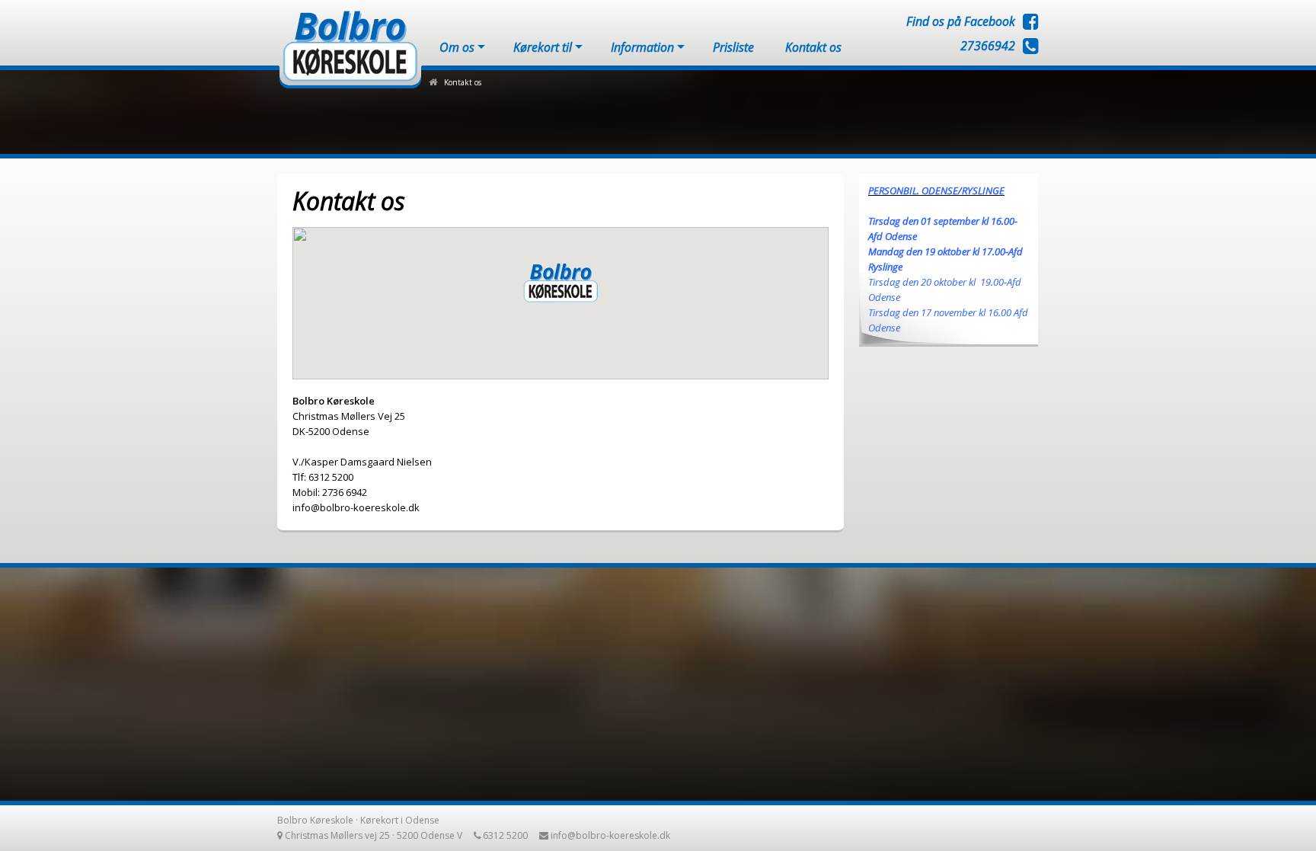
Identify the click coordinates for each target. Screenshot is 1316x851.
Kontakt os (813, 47)
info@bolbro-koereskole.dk (610, 835)
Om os (456, 47)
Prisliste (733, 47)
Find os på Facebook (960, 21)
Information (642, 47)
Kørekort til (542, 47)
